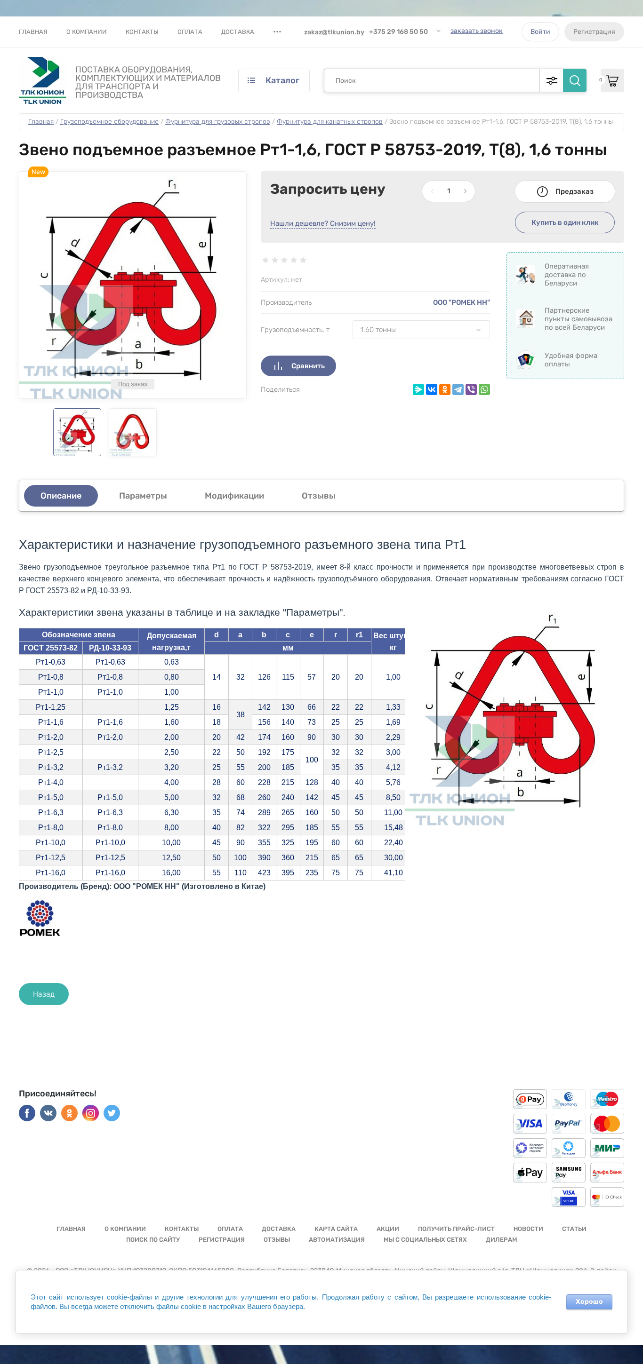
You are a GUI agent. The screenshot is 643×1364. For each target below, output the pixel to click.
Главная (33, 31)
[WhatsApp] (484, 389)
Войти (540, 32)
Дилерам (501, 1239)
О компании (86, 31)
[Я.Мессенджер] (418, 389)
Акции (388, 1228)
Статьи (574, 1228)
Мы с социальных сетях (425, 1239)
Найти (575, 80)
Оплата (189, 31)
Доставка (237, 31)
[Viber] (471, 389)
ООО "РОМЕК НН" (461, 302)
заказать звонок (476, 31)
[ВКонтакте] (431, 389)
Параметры (143, 496)
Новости (528, 1228)
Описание (60, 496)
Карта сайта (336, 1228)
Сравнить (308, 366)
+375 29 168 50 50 (398, 32)
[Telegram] (458, 389)
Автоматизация (337, 1239)
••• (277, 31)
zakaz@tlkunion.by (334, 32)
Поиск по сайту (153, 1239)
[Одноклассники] (444, 389)
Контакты (142, 31)
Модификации (234, 496)
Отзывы (277, 1239)
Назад (44, 994)
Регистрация (594, 32)
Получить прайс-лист (456, 1228)
